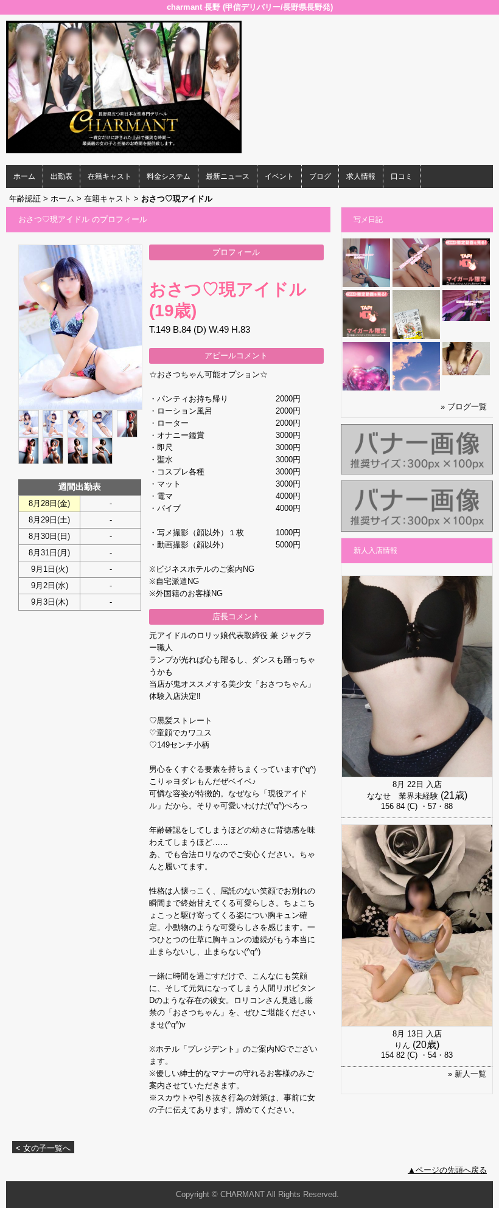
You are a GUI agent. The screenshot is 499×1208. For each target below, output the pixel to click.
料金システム (168, 176)
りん (402, 1045)
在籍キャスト (109, 176)
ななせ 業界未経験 (402, 795)
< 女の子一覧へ (43, 1148)
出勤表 (61, 176)
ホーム (24, 176)
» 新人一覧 (467, 1073)
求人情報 (360, 176)
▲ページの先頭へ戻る (447, 1170)
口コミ (402, 176)
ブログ (320, 176)
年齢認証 (25, 198)
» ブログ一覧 (464, 406)
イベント (279, 176)
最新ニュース (228, 176)
